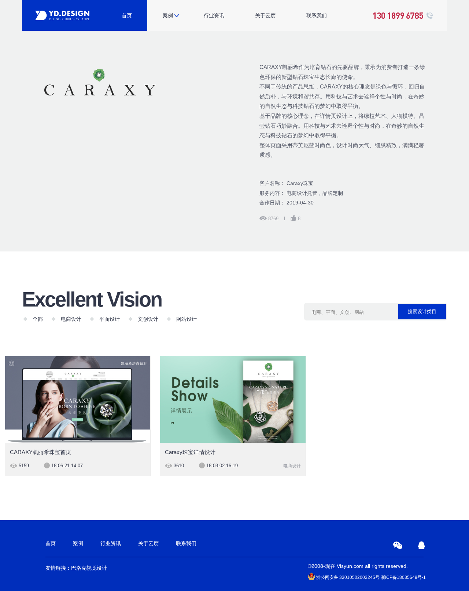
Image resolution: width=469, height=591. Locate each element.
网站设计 (186, 319)
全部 (38, 319)
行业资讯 (214, 15)
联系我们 (316, 15)
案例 (168, 15)
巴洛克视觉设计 (89, 568)
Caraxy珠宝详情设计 (190, 452)
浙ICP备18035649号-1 (403, 577)
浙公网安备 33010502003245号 (347, 577)
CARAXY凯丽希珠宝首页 (40, 452)
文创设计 (148, 319)
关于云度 (265, 15)
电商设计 (71, 319)
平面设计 (109, 319)
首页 (127, 15)
